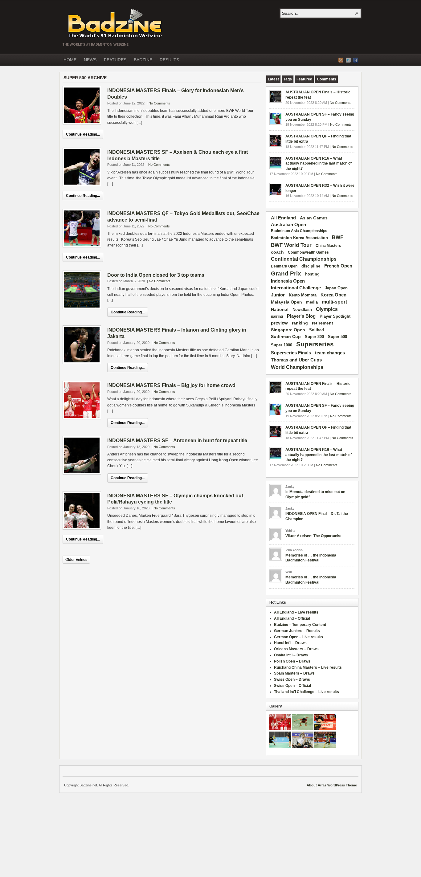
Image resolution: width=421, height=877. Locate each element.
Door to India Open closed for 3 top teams (155, 275)
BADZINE (143, 59)
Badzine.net (116, 24)
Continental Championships (304, 259)
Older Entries (76, 559)
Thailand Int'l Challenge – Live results (306, 692)
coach (277, 252)
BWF (337, 237)
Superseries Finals (291, 352)
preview (279, 322)
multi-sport (334, 301)
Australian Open (288, 224)
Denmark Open (284, 266)
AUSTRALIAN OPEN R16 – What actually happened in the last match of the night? (318, 163)
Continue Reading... (83, 134)
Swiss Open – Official (292, 685)
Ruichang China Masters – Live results (308, 667)
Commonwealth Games (308, 252)
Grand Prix (286, 273)
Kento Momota (303, 295)
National (279, 309)
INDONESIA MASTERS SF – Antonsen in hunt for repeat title (177, 440)
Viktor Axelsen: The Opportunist (313, 536)
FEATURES (115, 59)
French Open (338, 265)
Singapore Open (288, 329)
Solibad (316, 330)
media (312, 302)
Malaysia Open (286, 302)
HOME (69, 59)
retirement (322, 322)
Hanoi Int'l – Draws (290, 643)
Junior (278, 294)
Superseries (315, 344)
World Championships (297, 367)
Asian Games (314, 217)
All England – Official (292, 618)
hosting (312, 274)
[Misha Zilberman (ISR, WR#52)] (325, 729)
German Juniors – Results (297, 631)
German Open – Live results (298, 637)
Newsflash (302, 310)
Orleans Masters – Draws (296, 649)
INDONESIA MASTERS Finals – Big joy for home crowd (171, 385)
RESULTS (169, 59)
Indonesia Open (288, 281)
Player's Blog (301, 316)
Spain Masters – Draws (294, 673)
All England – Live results (296, 612)
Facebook (355, 60)
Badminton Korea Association (299, 237)
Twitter (348, 60)
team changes (330, 352)
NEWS (90, 59)
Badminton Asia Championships (299, 231)
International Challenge (296, 287)
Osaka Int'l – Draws (291, 655)
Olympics (327, 309)
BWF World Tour (291, 245)
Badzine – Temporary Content (300, 624)
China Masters (328, 245)
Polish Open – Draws (292, 661)
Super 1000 (281, 345)
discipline (310, 266)
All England (283, 217)
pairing (277, 316)
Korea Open (333, 294)
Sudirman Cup (286, 336)
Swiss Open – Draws (292, 679)
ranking (300, 322)
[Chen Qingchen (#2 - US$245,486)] (302, 729)
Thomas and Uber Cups (296, 359)
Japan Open (336, 288)
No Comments (159, 103)
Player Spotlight (335, 316)
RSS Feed (340, 60)
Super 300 (314, 337)
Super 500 (337, 336)
